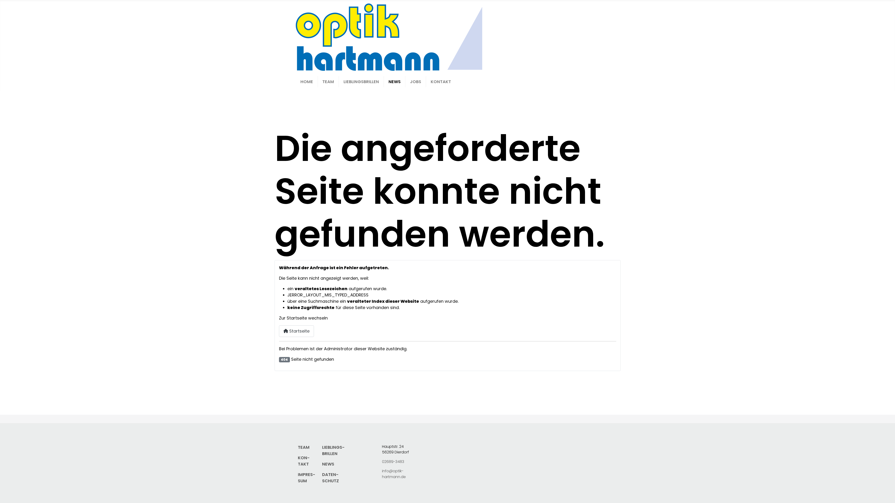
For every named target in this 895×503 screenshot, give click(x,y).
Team (328, 82)
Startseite (299, 331)
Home (306, 82)
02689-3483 (393, 461)
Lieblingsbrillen (361, 82)
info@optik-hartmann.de (394, 473)
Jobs (415, 82)
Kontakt (441, 82)
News (395, 82)
